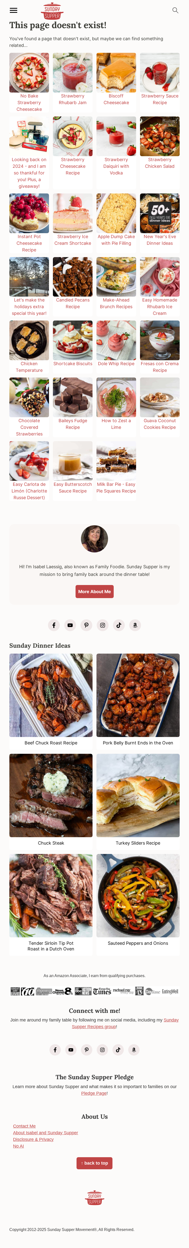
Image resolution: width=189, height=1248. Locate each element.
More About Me (94, 591)
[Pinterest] (86, 625)
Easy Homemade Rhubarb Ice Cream (159, 306)
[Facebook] (54, 625)
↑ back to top (94, 1163)
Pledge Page (94, 1093)
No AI (18, 1146)
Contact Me (24, 1126)
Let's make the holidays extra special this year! (29, 306)
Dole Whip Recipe (116, 363)
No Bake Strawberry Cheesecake (29, 102)
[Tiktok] (119, 625)
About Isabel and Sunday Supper (45, 1132)
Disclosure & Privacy (33, 1139)
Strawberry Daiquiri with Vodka (116, 166)
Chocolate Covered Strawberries (29, 427)
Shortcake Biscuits (72, 363)
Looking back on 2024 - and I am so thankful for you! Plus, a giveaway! (29, 173)
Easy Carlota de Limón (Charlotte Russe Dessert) (29, 491)
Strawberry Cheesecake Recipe (72, 166)
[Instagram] (103, 625)
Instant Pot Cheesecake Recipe (29, 243)
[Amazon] (135, 625)
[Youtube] (70, 625)
